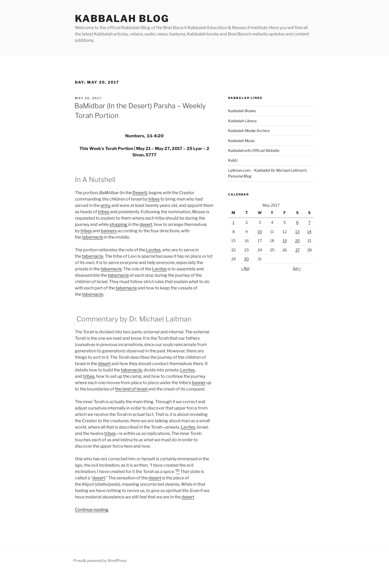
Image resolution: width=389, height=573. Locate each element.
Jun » (297, 268)
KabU (233, 160)
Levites (153, 249)
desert (145, 224)
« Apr (245, 268)
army (106, 205)
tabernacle (92, 237)
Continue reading (91, 509)
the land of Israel (131, 389)
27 (297, 250)
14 (309, 231)
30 (246, 259)
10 (259, 231)
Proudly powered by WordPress (99, 560)
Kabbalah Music (241, 140)
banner (199, 382)
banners (109, 230)
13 (297, 231)
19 (285, 240)
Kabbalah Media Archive (249, 130)
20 (297, 240)
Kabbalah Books (242, 110)
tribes (154, 199)
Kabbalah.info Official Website (253, 150)
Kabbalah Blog (122, 18)
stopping (119, 224)
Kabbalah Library (242, 121)
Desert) (140, 192)
